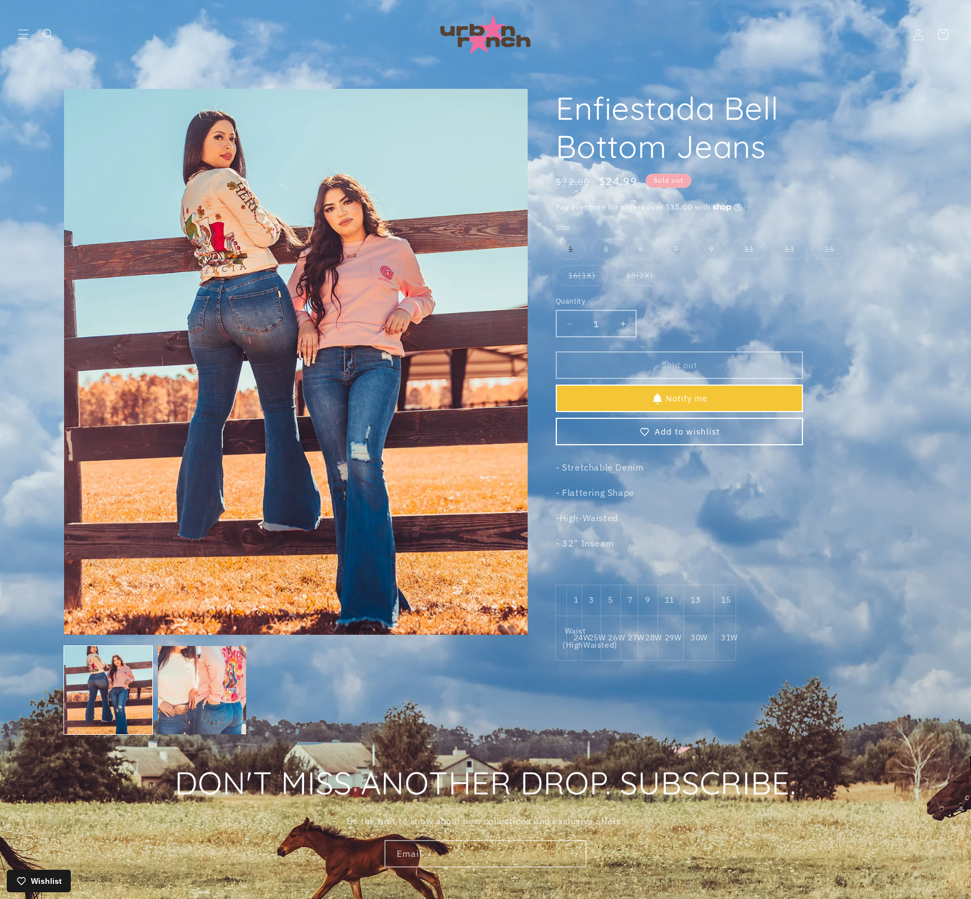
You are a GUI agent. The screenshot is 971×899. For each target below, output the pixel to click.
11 (755, 251)
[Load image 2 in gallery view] (202, 690)
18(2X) (646, 278)
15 (835, 251)
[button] (23, 34)
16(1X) (588, 278)
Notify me (686, 398)
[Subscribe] (573, 854)
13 (795, 251)
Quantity (570, 301)
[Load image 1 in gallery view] (108, 690)
